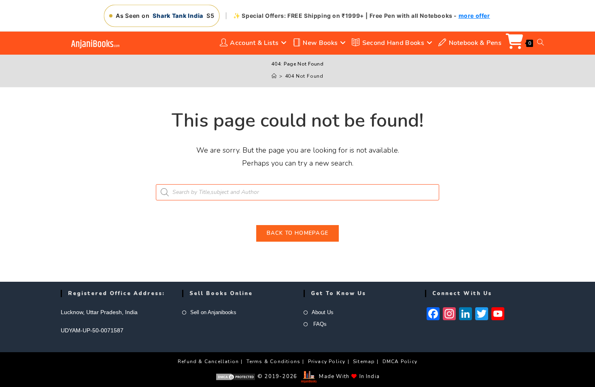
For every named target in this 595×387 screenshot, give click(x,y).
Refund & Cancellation (208, 361)
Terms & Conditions (273, 361)
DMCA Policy (399, 361)
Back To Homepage (298, 233)
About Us (323, 312)
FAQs (319, 324)
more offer (474, 15)
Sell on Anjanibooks (213, 312)
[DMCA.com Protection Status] (235, 376)
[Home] (274, 76)
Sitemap (364, 361)
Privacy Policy (327, 361)
